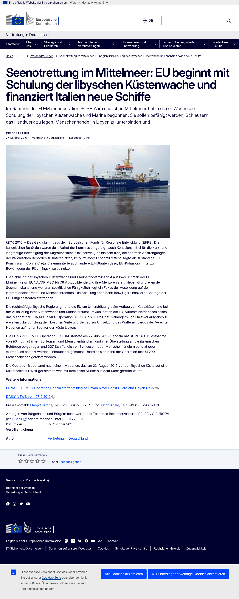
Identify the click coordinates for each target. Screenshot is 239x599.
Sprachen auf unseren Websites (70, 548)
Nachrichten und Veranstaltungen (89, 44)
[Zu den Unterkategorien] (37, 44)
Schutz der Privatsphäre (131, 548)
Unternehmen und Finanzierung (134, 44)
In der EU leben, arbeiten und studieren (179, 44)
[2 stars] (23, 461)
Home (9, 55)
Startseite (12, 44)
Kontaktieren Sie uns (220, 44)
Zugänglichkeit (196, 548)
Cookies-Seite (51, 577)
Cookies (103, 548)
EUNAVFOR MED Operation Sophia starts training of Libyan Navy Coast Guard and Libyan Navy (80, 388)
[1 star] (21, 461)
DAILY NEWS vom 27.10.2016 (28, 397)
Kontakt (113, 541)
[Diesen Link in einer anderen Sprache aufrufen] (157, 388)
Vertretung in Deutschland (68, 438)
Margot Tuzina (41, 405)
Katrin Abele (109, 405)
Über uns (29, 44)
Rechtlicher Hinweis (167, 548)
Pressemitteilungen (41, 55)
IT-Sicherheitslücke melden (24, 548)
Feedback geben (70, 462)
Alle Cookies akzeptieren (124, 574)
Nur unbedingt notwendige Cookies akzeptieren (188, 574)
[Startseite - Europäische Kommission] (36, 18)
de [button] (150, 20)
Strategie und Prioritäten (53, 44)
